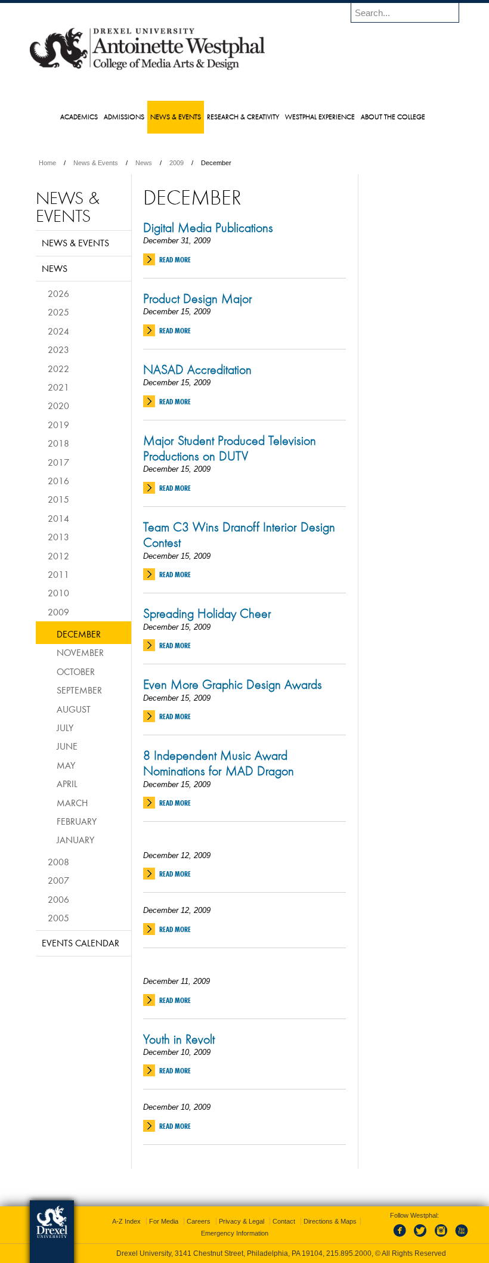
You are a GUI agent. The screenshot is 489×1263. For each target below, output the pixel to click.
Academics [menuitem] (79, 116)
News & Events (95, 162)
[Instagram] (441, 1237)
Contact (284, 1221)
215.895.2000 (349, 1253)
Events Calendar (80, 943)
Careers (199, 1221)
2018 (58, 443)
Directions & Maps (330, 1221)
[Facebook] (402, 1237)
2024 (58, 331)
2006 (58, 899)
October (76, 671)
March (72, 803)
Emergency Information (234, 1233)
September (79, 690)
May (66, 765)
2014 (58, 518)
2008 (58, 862)
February (77, 821)
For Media (163, 1221)
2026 (58, 293)
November (80, 652)
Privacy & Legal (241, 1221)
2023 (58, 349)
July (65, 727)
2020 (58, 405)
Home (47, 162)
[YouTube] (461, 1237)
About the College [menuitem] (393, 116)
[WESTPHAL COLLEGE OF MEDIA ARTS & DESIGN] (147, 69)
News (143, 162)
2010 (58, 593)
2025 (58, 312)
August (74, 709)
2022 (58, 368)
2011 (58, 574)
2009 (176, 162)
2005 (58, 918)
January (75, 840)
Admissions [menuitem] (124, 116)
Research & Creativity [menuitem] (243, 116)
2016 (58, 481)
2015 (58, 499)
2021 (58, 387)
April (67, 784)
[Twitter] (422, 1237)
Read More (175, 259)
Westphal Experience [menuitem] (320, 116)
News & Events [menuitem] (175, 116)
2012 (58, 556)
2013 (58, 537)
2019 (58, 425)
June (67, 746)
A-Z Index (126, 1221)
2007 (58, 880)
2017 (58, 462)
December (79, 634)
